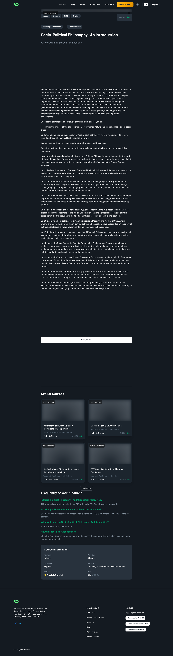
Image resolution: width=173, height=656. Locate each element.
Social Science (75, 27)
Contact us (90, 613)
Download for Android (136, 618)
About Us (90, 622)
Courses (62, 5)
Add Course (109, 5)
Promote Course (125, 5)
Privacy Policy (92, 632)
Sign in (155, 5)
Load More (86, 488)
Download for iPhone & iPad (138, 624)
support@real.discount (135, 613)
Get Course (86, 340)
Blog (73, 5)
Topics (82, 5)
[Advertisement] (86, 65)
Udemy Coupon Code (95, 617)
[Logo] (16, 4)
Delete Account (92, 637)
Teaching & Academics (51, 27)
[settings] (137, 4)
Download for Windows (136, 629)
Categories (95, 5)
